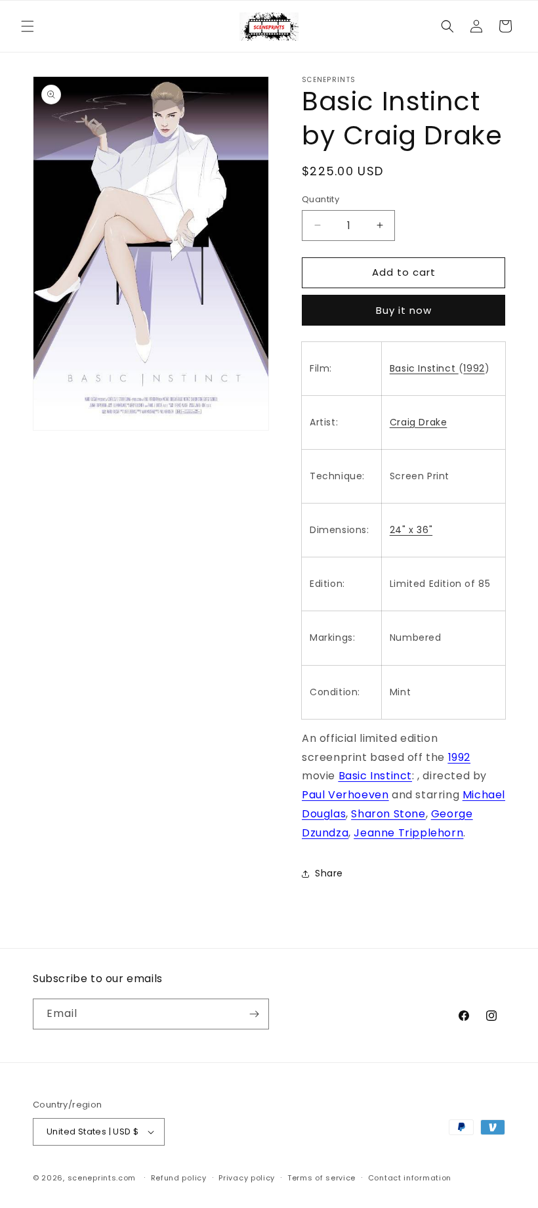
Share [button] (329, 873)
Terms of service (321, 1178)
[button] (27, 26)
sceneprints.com (102, 1178)
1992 (473, 368)
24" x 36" (411, 529)
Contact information (409, 1178)
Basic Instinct (424, 368)
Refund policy (179, 1178)
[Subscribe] (253, 1014)
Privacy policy (246, 1178)
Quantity (320, 199)
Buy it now (404, 310)
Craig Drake (418, 422)
